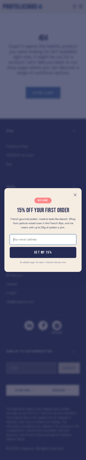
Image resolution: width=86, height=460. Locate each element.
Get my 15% (43, 252)
